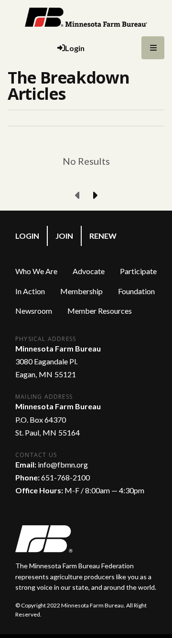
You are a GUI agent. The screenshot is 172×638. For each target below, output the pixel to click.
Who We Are (36, 271)
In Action (30, 291)
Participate (138, 271)
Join (64, 235)
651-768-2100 (65, 477)
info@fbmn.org (63, 464)
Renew (103, 235)
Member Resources (99, 310)
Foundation (136, 291)
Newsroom (33, 310)
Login (27, 235)
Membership (81, 291)
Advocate (89, 271)
